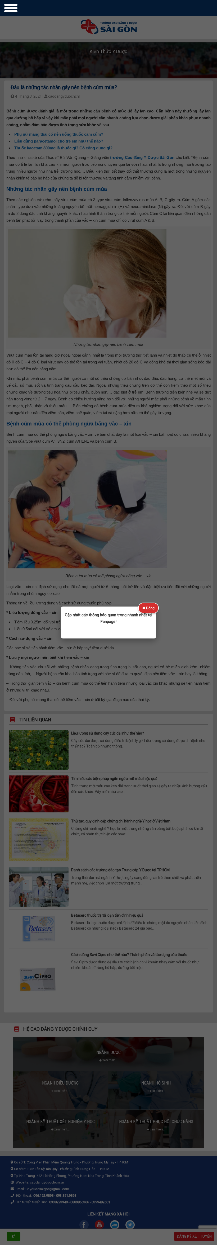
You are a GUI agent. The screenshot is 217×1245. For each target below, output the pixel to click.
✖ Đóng (148, 608)
